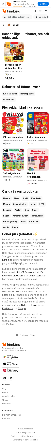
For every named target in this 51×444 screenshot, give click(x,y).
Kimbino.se (8, 259)
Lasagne (7, 210)
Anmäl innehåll (8, 396)
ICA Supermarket (30, 272)
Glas (27, 210)
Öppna (43, 3)
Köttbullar (34, 221)
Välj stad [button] (43, 17)
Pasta (15, 227)
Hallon (33, 204)
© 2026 (25, 429)
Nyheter (7, 198)
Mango (6, 204)
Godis (6, 227)
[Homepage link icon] (17, 335)
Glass (35, 210)
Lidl (18, 272)
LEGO (41, 204)
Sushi (25, 198)
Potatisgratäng (10, 221)
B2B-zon (6, 418)
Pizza (16, 198)
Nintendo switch (20, 216)
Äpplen (18, 210)
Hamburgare (37, 216)
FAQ (4, 388)
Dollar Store (34, 275)
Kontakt (5, 392)
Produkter (6, 403)
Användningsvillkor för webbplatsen (25, 436)
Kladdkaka (36, 198)
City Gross (18, 275)
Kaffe (23, 221)
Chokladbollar (19, 204)
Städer (5, 400)
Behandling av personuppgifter (25, 440)
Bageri (6, 216)
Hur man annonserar (11, 414)
